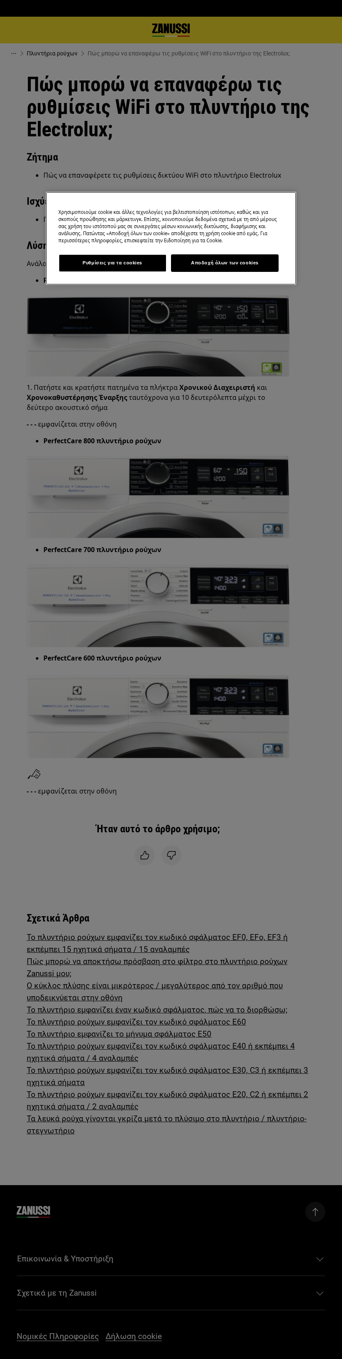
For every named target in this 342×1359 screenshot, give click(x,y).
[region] (171, 238)
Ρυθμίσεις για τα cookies (112, 262)
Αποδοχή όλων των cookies (225, 262)
